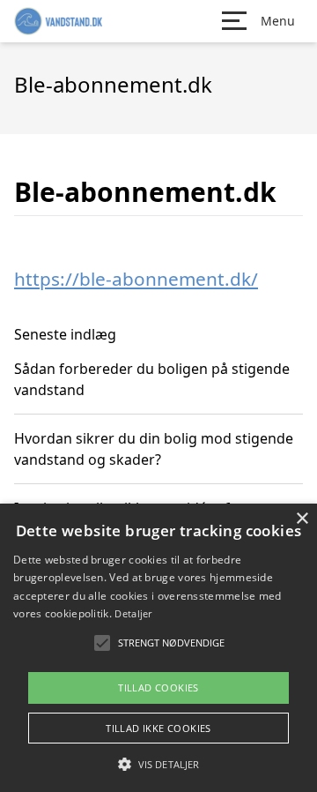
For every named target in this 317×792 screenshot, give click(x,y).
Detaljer (132, 613)
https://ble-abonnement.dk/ (136, 278)
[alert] (158, 648)
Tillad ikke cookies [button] (158, 728)
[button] (158, 764)
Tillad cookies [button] (158, 687)
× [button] (301, 519)
